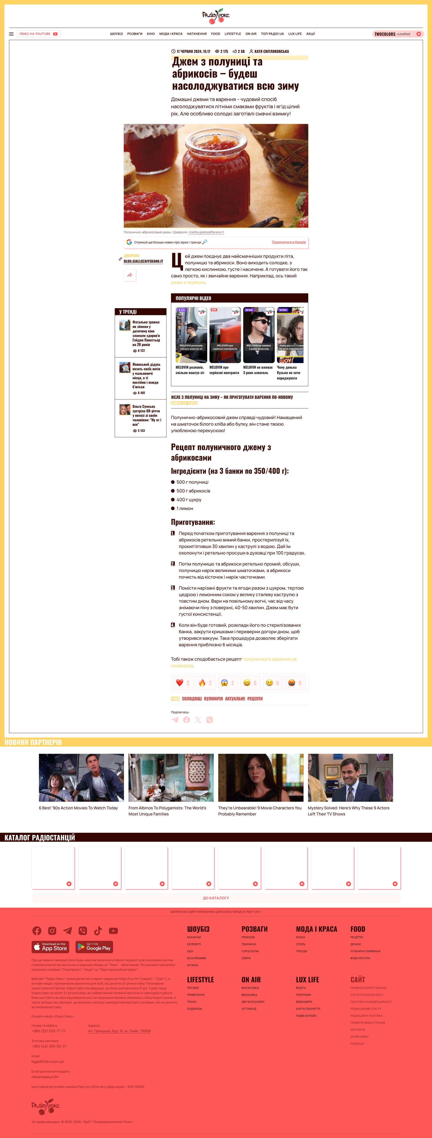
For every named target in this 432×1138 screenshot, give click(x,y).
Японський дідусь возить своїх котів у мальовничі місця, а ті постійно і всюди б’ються (146, 375)
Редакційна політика (367, 1016)
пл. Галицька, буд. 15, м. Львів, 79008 (119, 1030)
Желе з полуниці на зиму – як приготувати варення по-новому (232, 397)
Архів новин (360, 1037)
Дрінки (356, 944)
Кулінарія (213, 699)
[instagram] (52, 930)
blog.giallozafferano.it (143, 261)
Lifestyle (233, 34)
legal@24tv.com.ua (47, 1061)
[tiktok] (98, 930)
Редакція (357, 1044)
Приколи (248, 937)
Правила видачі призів (368, 1023)
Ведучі (301, 988)
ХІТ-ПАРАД (249, 1009)
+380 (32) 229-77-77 (49, 1030)
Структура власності (367, 995)
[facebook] (186, 720)
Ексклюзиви (196, 958)
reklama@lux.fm (45, 1076)
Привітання (196, 995)
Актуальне (235, 699)
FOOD (215, 34)
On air (251, 34)
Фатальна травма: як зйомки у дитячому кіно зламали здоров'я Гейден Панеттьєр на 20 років (146, 333)
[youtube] (113, 930)
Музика (192, 965)
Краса (300, 937)
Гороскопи (250, 951)
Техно (191, 1002)
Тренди (301, 951)
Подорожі (194, 1009)
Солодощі (192, 699)
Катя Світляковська (272, 51)
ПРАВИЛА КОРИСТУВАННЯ (368, 988)
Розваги (134, 34)
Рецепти (255, 699)
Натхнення (197, 34)
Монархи (194, 937)
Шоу (190, 951)
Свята (246, 958)
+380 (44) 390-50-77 (49, 1046)
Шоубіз (116, 34)
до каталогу (216, 898)
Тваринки (249, 944)
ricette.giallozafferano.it (206, 232)
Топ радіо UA (272, 34)
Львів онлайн (306, 1016)
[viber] (209, 720)
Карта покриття (308, 1009)
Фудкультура (360, 958)
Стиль (301, 944)
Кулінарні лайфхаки (365, 951)
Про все (193, 988)
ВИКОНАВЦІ (249, 995)
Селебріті (194, 944)
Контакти (358, 1030)
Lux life (295, 34)
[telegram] (175, 720)
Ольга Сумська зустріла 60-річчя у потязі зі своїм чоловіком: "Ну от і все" (147, 415)
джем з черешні (188, 282)
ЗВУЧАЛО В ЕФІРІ (253, 1002)
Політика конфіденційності (371, 1002)
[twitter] (198, 720)
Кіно (151, 34)
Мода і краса (171, 34)
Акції (310, 34)
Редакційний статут (366, 1009)
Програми (303, 995)
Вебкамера (304, 1002)
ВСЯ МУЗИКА (250, 988)
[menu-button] (11, 34)
